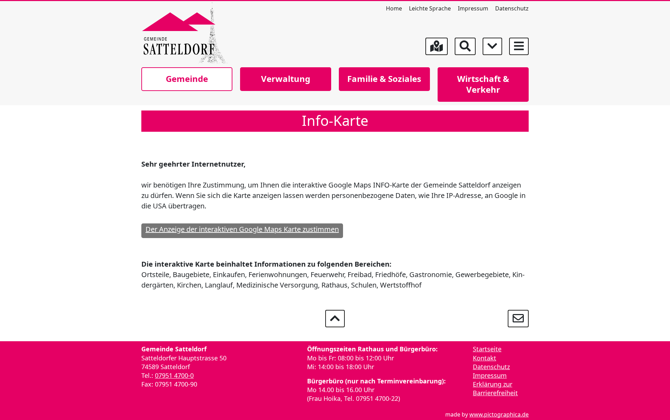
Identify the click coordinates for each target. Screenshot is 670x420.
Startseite (487, 349)
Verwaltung (285, 78)
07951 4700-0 (174, 375)
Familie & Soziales (384, 78)
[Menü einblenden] (519, 46)
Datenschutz (512, 8)
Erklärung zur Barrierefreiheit (495, 388)
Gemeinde (187, 78)
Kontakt (484, 358)
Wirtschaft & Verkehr (483, 84)
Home (394, 8)
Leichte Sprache (430, 8)
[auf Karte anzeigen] (436, 46)
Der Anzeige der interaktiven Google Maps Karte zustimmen (242, 229)
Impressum (473, 8)
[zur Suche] (465, 46)
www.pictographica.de (499, 414)
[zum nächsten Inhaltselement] (492, 46)
